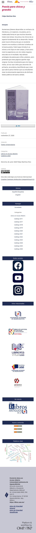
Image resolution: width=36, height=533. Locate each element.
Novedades (18, 207)
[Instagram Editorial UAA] (18, 295)
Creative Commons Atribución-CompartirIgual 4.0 (17, 179)
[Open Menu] (3, 2)
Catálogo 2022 (18, 237)
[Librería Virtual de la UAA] (18, 357)
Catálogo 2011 (18, 219)
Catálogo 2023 (18, 240)
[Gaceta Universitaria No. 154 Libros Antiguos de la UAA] (18, 414)
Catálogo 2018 (18, 225)
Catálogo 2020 (5, 156)
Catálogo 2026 (18, 249)
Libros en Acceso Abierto (9, 154)
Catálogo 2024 (18, 243)
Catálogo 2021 (18, 234)
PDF (18, 126)
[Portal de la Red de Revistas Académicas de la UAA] (18, 372)
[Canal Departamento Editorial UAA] (18, 282)
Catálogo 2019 (18, 228)
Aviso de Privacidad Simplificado (16, 511)
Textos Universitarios (8, 145)
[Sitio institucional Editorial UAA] (18, 335)
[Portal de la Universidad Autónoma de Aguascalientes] (18, 320)
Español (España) (18, 192)
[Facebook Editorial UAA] (18, 270)
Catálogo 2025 (18, 246)
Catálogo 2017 (18, 222)
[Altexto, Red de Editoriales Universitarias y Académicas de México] (18, 387)
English (18, 195)
